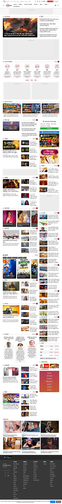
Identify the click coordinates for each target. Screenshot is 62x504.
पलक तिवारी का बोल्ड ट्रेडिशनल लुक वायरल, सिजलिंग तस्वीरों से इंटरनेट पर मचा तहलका (48, 35)
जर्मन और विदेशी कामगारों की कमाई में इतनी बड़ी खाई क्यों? (33, 250)
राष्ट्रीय (14, 470)
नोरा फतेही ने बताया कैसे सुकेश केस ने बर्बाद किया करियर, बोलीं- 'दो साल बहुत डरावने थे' (33, 299)
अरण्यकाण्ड (49, 379)
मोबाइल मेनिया (15, 498)
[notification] (58, 5)
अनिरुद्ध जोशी (20, 349)
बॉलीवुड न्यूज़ (25, 464)
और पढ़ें (55, 61)
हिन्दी (4, 1)
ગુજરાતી (29, 1)
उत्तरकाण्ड (49, 390)
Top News (7, 16)
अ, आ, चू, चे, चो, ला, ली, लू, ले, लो (7, 76)
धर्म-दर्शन (34, 478)
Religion (20, 257)
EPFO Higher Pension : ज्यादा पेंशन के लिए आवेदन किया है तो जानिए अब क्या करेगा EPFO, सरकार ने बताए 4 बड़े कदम (53, 275)
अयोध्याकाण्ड (49, 376)
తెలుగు (18, 1)
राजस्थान (14, 486)
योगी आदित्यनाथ (16, 464)
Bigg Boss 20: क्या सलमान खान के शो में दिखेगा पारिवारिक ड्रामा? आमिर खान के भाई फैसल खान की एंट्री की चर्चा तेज (34, 189)
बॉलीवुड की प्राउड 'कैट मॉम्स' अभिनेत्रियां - (23, 224)
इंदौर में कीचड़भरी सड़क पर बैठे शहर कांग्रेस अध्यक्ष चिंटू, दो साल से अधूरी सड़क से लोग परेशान (53, 339)
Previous (4, 27)
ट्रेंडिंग (42, 16)
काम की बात (44, 265)
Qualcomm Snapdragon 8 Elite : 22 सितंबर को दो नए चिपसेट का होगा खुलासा (33, 375)
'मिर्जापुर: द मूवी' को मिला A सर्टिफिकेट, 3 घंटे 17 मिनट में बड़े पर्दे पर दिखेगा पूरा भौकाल (11, 190)
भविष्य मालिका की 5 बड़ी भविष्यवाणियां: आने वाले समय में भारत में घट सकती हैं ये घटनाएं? (53, 255)
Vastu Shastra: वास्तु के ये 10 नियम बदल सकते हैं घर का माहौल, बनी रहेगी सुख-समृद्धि (53, 295)
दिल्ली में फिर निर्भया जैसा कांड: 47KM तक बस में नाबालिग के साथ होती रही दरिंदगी (49, 19)
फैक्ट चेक (15, 494)
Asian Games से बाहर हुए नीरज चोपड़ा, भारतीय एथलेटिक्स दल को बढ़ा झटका (53, 235)
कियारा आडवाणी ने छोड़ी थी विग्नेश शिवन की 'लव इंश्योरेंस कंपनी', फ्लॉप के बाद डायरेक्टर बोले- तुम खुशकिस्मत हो (34, 292)
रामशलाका (52, 478)
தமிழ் (11, 1)
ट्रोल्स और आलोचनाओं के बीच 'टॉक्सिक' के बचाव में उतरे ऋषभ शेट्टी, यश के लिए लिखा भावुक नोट (34, 182)
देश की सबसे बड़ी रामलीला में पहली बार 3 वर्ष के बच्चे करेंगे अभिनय (29, 129)
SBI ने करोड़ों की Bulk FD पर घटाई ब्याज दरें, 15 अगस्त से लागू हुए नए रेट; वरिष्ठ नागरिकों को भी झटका (53, 269)
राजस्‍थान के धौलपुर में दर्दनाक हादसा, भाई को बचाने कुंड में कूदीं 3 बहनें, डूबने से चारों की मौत (29, 135)
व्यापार (42, 343)
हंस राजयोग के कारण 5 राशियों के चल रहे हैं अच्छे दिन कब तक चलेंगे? (34, 144)
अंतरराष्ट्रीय (15, 472)
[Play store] (55, 5)
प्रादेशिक (14, 476)
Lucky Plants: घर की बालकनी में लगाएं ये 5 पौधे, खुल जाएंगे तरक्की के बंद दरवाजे (53, 313)
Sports (4, 257)
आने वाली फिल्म (26, 478)
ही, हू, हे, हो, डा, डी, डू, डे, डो (37, 76)
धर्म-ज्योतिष (54, 124)
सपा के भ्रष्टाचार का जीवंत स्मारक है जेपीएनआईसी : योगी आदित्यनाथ (10, 128)
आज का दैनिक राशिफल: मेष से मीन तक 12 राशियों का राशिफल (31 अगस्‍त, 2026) (53, 170)
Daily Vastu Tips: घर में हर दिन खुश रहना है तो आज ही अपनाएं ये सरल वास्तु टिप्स (53, 301)
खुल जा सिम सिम (26, 476)
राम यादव (8, 347)
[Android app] (8, 457)
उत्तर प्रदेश (15, 466)
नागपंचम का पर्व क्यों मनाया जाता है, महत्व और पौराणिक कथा (11, 316)
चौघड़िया (51, 480)
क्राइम (14, 492)
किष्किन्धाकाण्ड (49, 381)
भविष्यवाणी (43, 239)
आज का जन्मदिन (53, 466)
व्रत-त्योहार (35, 476)
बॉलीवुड (20, 4)
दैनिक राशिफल (52, 464)
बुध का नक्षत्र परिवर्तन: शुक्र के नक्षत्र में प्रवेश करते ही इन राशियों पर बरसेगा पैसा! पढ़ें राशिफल (33, 151)
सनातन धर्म (35, 468)
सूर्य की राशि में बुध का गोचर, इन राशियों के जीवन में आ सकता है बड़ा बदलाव (33, 158)
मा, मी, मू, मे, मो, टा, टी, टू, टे (47, 76)
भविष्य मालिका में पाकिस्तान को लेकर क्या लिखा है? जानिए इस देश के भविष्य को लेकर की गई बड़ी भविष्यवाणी (53, 249)
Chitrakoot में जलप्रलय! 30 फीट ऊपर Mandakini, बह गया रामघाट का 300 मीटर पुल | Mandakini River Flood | (50, 115)
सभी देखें (34, 120)
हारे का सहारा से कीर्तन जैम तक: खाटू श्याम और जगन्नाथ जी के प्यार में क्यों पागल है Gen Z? (33, 308)
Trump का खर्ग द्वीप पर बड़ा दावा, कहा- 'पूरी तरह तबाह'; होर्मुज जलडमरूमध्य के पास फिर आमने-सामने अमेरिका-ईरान (19, 34)
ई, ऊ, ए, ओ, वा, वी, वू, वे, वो (17, 76)
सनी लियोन (25, 484)
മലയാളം (22, 1)
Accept (52, 501)
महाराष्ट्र (14, 484)
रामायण (34, 472)
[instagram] (42, 1)
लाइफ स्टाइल (44, 126)
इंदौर (14, 474)
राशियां (51, 470)
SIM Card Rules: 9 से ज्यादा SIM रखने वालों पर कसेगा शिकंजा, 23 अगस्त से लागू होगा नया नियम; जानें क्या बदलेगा (34, 381)
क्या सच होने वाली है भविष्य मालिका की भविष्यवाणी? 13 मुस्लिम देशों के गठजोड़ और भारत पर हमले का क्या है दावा (53, 261)
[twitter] (38, 1)
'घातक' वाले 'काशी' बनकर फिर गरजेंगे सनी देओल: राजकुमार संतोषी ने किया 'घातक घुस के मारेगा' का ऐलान (34, 196)
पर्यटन (24, 474)
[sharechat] (40, 1)
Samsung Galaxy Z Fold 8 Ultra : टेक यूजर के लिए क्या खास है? (34, 369)
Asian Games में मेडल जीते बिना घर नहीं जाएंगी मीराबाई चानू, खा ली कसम (53, 216)
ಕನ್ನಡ (26, 1)
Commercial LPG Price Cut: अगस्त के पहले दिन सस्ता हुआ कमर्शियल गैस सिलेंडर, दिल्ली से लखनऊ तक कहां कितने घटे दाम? (53, 287)
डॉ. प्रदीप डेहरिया (32, 346)
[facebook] (35, 1)
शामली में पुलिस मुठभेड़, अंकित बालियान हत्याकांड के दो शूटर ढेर (48, 24)
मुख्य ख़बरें (15, 468)
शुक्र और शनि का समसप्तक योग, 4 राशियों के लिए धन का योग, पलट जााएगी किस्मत (53, 191)
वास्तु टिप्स (43, 291)
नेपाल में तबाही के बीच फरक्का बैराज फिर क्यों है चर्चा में (33, 238)
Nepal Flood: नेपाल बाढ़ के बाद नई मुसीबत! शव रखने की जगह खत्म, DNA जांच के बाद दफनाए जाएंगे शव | (11, 115)
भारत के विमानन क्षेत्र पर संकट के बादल (10, 241)
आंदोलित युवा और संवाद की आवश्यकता (32, 338)
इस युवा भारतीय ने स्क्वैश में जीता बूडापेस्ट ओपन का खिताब (53, 223)
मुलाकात (24, 488)
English (7, 1)
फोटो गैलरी (7, 208)
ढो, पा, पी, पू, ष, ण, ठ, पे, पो (57, 76)
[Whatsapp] (46, 1)
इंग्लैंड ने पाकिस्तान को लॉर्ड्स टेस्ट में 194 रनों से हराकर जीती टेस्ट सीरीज (11, 404)
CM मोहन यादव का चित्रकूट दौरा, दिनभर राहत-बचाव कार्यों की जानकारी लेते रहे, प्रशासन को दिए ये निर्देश (29, 124)
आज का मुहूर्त (52, 468)
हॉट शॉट (24, 466)
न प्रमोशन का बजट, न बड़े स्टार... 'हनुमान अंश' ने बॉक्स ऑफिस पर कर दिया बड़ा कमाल (11, 293)
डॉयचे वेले (7, 228)
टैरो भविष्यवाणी (52, 476)
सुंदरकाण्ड (49, 384)
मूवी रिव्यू (24, 470)
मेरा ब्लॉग (7, 334)
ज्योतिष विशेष (44, 362)
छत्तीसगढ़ (15, 480)
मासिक (31, 80)
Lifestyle (9, 257)
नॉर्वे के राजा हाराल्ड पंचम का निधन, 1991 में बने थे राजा (8, 339)
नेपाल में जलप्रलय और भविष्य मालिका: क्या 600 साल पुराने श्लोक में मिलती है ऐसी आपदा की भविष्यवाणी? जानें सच (53, 242)
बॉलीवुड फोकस (25, 480)
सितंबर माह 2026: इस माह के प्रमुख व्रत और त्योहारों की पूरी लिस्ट (34, 330)
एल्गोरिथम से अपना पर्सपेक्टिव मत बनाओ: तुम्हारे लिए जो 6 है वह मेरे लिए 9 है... (20, 339)
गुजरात (14, 482)
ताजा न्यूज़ (43, 124)
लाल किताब (52, 472)
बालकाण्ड (49, 373)
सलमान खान (25, 482)
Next (36, 27)
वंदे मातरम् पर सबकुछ (28, 4)
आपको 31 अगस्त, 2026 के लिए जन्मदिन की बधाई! (53, 177)
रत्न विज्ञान (51, 486)
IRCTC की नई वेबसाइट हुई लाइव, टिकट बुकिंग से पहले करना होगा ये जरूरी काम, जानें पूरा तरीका (53, 281)
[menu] (4, 5)
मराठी (14, 1)
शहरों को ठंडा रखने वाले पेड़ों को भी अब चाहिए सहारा (33, 232)
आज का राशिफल (8, 61)
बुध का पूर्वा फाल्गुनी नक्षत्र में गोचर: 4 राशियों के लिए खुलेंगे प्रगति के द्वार (34, 165)
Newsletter (50, 1)
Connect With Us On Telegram (50, 132)
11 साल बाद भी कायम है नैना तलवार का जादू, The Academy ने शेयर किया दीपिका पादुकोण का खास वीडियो (33, 204)
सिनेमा (5, 211)
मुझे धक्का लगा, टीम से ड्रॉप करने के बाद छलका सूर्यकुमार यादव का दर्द (34, 395)
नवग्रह (51, 484)
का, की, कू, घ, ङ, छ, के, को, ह (27, 76)
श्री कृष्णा (35, 470)
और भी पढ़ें (34, 334)
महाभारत (35, 474)
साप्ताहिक (27, 80)
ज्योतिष (45, 4)
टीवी (24, 486)
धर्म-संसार (35, 4)
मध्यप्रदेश (15, 478)
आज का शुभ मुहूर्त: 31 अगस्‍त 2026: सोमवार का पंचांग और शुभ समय (53, 184)
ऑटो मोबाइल (15, 490)
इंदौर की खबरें (44, 317)
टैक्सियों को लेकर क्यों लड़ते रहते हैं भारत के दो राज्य (33, 244)
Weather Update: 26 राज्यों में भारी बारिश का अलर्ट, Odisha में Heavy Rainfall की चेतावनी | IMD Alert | (30, 115)
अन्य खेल (43, 213)
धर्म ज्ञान (6, 303)
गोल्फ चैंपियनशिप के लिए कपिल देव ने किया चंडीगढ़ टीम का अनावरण (33, 402)
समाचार (15, 4)
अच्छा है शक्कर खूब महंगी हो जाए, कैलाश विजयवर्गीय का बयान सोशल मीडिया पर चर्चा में (53, 333)
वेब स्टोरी (24, 468)
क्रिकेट (41, 4)
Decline (58, 501)
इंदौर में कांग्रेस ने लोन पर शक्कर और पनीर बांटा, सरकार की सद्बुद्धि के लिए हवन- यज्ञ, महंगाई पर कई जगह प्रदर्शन (53, 327)
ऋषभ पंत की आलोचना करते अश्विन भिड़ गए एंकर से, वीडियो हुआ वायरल (33, 408)
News (25, 257)
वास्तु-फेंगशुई (52, 474)
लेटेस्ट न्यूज (7, 120)
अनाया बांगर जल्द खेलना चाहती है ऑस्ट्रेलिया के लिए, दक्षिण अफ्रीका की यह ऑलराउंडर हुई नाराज (33, 414)
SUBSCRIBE (49, 128)
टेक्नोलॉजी (7, 365)
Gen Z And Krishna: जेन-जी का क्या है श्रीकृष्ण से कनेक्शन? (33, 315)
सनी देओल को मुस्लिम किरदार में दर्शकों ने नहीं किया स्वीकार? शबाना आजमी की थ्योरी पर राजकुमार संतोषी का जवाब (49, 30)
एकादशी (34, 464)
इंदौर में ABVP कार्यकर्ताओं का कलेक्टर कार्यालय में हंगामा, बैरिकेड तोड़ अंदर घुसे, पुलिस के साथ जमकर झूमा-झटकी (53, 321)
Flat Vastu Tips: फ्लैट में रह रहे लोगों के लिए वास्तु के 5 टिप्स (53, 307)
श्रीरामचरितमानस (17, 6)
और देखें (36, 255)
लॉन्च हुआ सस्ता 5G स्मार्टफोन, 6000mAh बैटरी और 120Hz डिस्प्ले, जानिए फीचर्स (9, 378)
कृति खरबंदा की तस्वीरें (8, 224)
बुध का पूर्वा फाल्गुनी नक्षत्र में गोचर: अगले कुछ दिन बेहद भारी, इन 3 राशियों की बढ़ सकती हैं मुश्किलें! (33, 322)
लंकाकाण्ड (49, 387)
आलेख (24, 472)
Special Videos (8, 101)
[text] (12, 108)
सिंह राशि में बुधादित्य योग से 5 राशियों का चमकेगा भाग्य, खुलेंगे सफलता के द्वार (10, 151)
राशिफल (6, 139)
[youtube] (44, 1)
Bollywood (15, 257)
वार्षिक (35, 80)
